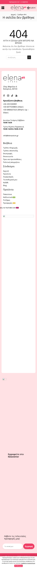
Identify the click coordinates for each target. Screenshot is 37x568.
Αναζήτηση (29, 57)
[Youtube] (16, 96)
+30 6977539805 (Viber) (13, 107)
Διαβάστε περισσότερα (28, 563)
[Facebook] (4, 96)
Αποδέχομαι (18, 566)
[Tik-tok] (12, 96)
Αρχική (13, 14)
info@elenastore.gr (10, 135)
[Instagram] (8, 96)
